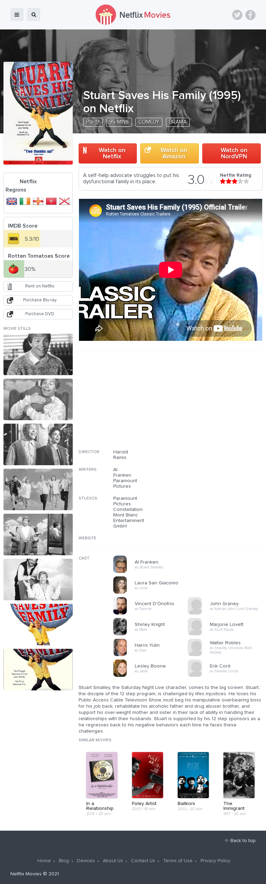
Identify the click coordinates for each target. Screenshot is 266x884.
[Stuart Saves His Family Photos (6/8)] (38, 579)
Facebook (250, 15)
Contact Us (143, 860)
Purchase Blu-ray (39, 300)
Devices (86, 860)
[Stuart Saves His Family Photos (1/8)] (38, 354)
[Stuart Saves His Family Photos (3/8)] (38, 444)
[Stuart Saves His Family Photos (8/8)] (38, 669)
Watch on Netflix (112, 153)
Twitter (237, 15)
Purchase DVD (39, 314)
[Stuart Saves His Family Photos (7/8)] (38, 624)
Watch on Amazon (173, 153)
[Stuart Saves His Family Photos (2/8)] (38, 399)
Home (44, 860)
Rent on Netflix (39, 286)
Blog (64, 860)
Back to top (243, 840)
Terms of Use (178, 860)
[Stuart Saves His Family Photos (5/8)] (38, 534)
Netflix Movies (26, 874)
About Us (113, 860)
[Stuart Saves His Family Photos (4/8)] (38, 489)
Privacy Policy (215, 860)
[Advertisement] (211, 404)
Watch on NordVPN (234, 153)
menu (17, 14)
